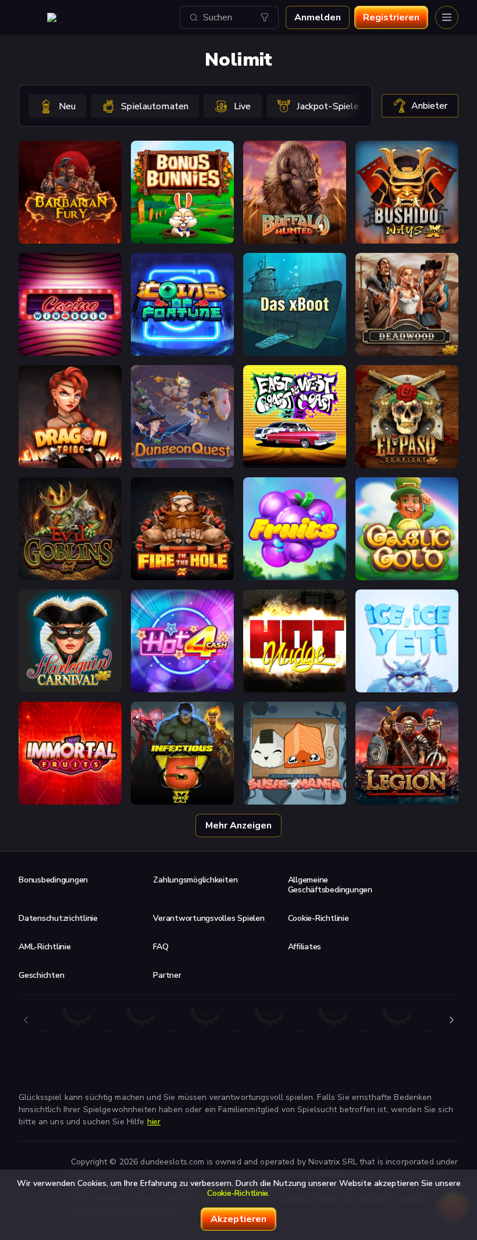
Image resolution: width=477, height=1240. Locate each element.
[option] (57, 105)
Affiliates (305, 946)
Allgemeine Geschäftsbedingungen (330, 884)
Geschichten (41, 975)
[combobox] (229, 17)
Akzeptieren (238, 1219)
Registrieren (391, 17)
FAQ (160, 946)
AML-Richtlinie (45, 946)
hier (154, 1121)
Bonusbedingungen (53, 879)
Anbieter (429, 105)
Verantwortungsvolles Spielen (208, 918)
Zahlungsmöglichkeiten (195, 879)
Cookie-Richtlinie (318, 918)
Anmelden (317, 17)
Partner (167, 975)
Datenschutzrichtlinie (58, 918)
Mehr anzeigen (238, 825)
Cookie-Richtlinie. (238, 1193)
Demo (70, 216)
